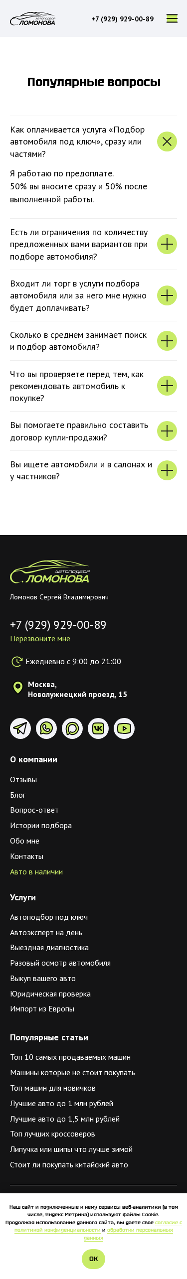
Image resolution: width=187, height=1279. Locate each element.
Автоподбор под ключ (49, 917)
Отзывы (23, 779)
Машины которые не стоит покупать (72, 1072)
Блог (17, 795)
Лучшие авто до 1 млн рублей (61, 1103)
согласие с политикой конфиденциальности (98, 1226)
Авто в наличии (36, 871)
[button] (40, 638)
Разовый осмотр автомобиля (60, 963)
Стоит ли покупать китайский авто (69, 1164)
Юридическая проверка (50, 993)
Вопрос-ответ (34, 810)
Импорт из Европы (42, 1008)
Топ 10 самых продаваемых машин (70, 1057)
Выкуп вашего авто (43, 978)
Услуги (23, 897)
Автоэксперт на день (46, 932)
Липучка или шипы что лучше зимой (71, 1149)
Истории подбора (41, 825)
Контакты (26, 856)
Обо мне (24, 841)
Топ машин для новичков (53, 1088)
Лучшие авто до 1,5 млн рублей (65, 1119)
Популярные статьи (49, 1037)
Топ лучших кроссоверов (52, 1133)
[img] (50, 571)
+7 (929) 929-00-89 (122, 18)
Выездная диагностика (49, 947)
